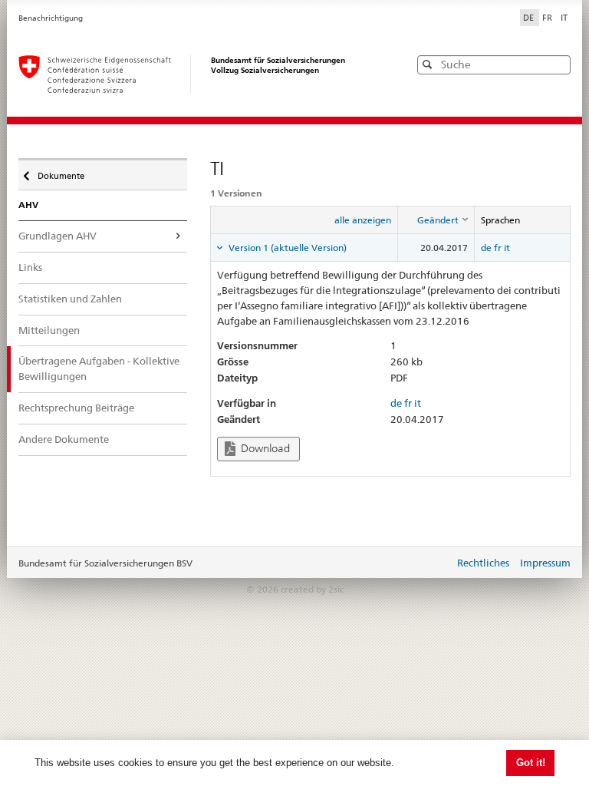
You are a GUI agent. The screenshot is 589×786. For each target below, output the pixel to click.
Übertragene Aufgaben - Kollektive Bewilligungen (98, 368)
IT (564, 17)
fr (498, 247)
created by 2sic (312, 589)
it (507, 247)
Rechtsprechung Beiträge (76, 407)
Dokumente (60, 172)
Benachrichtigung (50, 18)
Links (30, 267)
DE (529, 17)
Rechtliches (483, 562)
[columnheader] (436, 220)
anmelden (431, 564)
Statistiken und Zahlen (70, 298)
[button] (557, 64)
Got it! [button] (530, 762)
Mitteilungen (49, 330)
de (486, 247)
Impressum (545, 562)
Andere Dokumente (63, 439)
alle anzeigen (362, 220)
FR (548, 17)
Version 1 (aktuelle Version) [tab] (286, 247)
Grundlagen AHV (57, 236)
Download (264, 448)
